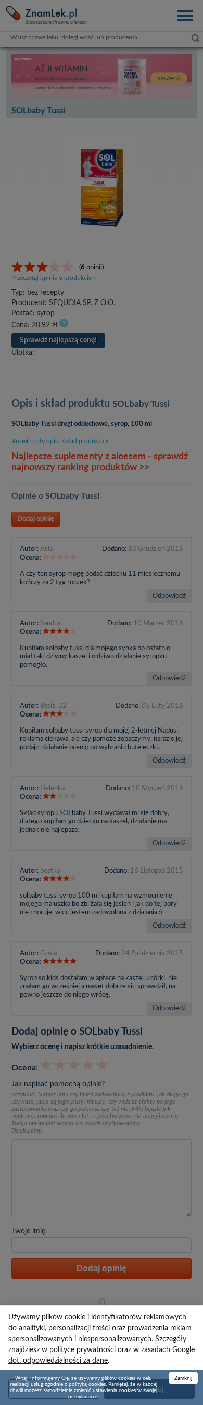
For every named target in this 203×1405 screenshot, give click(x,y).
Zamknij (183, 1378)
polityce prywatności (82, 1350)
